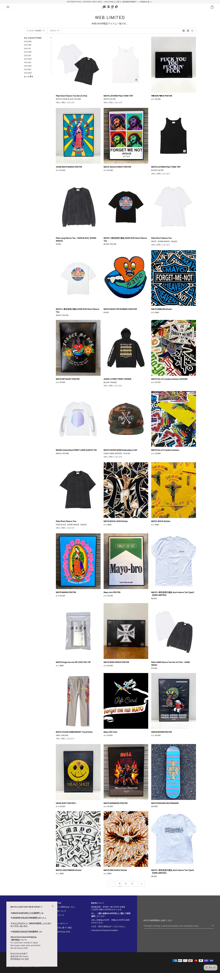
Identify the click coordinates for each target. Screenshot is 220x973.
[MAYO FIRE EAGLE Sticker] (126, 839)
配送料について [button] (97, 903)
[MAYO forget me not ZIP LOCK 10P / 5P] (78, 631)
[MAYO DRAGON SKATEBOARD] (173, 772)
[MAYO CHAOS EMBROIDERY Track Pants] (78, 701)
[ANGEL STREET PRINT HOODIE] (126, 348)
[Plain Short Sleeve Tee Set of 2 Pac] (78, 64)
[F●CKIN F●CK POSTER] (173, 64)
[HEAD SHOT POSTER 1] (78, 772)
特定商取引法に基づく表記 (60, 927)
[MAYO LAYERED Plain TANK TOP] (126, 64)
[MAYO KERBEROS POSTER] (126, 772)
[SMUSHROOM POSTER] (173, 701)
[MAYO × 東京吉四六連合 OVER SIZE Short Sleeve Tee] (126, 207)
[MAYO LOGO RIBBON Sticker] (78, 839)
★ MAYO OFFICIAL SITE (59, 932)
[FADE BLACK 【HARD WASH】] (66, 103)
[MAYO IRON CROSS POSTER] (126, 631)
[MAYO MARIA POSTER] (78, 561)
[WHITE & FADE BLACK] (57, 103)
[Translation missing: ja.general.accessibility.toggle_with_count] (183, 31)
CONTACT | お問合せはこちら (62, 907)
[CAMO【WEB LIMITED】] (110, 457)
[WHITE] (105, 103)
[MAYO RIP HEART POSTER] (78, 348)
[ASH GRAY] (110, 386)
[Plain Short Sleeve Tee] (173, 207)
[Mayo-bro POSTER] (126, 561)
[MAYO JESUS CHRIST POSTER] (126, 136)
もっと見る (28, 76)
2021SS (27, 48)
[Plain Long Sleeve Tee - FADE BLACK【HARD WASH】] (78, 207)
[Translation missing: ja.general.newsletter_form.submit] (211, 925)
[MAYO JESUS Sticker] (173, 490)
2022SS (27, 55)
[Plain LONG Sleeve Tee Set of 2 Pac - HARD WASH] (173, 631)
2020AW (28, 41)
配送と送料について (57, 911)
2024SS (27, 69)
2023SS (27, 62)
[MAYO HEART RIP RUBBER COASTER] (126, 278)
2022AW (28, 52)
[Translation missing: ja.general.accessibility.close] (53, 905)
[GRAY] (57, 739)
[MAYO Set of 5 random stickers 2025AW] (173, 348)
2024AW (28, 66)
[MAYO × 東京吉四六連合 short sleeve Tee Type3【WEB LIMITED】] (173, 561)
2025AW (28, 73)
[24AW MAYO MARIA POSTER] (78, 136)
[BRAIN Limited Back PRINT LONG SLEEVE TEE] (78, 419)
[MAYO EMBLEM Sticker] (173, 278)
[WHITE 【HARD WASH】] (62, 103)
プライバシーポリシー (58, 923)
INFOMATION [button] (55, 903)
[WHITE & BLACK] (114, 103)
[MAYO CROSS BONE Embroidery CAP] (126, 419)
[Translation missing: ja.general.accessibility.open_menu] (10, 7)
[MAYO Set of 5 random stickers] (173, 419)
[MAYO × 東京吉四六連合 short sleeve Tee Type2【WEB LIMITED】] (173, 839)
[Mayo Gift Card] (126, 701)
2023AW (28, 59)
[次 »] (141, 883)
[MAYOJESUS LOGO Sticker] (126, 490)
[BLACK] (110, 103)
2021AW (27, 45)
